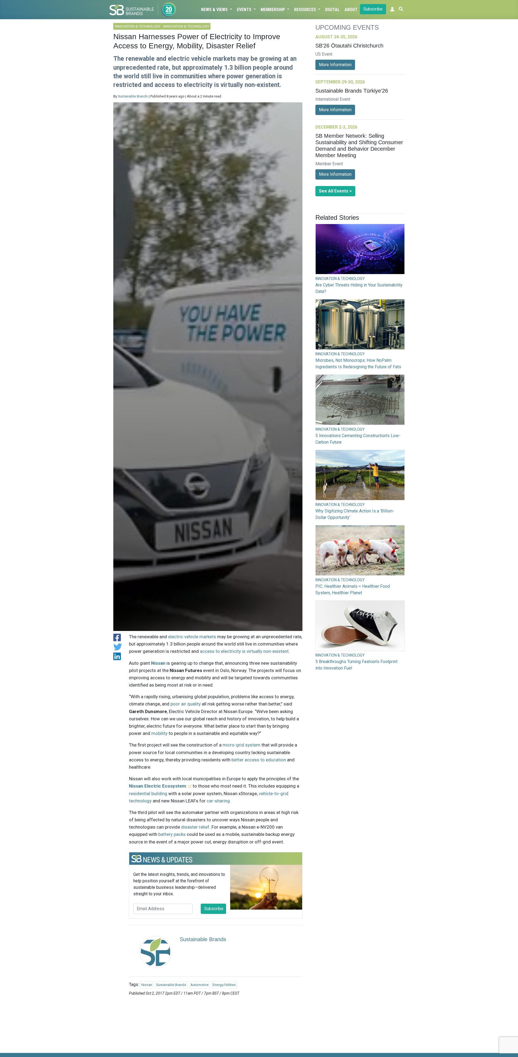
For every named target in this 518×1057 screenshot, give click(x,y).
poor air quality (186, 704)
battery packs (172, 834)
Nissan (158, 663)
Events (245, 9)
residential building (148, 793)
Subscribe (373, 9)
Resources (305, 9)
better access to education (258, 759)
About (351, 9)
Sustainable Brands (133, 96)
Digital (332, 9)
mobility (159, 733)
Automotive (199, 985)
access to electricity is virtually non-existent (244, 651)
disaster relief (195, 827)
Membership (273, 9)
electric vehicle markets (192, 636)
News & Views (215, 9)
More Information (335, 64)
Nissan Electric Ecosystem (157, 786)
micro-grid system (241, 745)
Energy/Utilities (224, 985)
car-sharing (218, 800)
